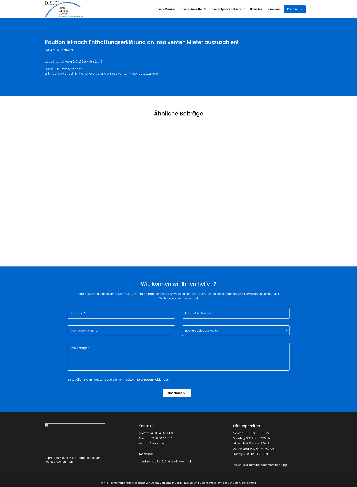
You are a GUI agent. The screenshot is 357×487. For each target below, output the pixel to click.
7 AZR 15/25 (58, 219)
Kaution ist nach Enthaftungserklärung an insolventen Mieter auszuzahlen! (104, 73)
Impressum (190, 483)
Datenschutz (207, 483)
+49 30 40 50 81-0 (161, 433)
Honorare (273, 9)
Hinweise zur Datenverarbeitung (236, 483)
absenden (175, 393)
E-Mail (275, 294)
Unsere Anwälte (191, 9)
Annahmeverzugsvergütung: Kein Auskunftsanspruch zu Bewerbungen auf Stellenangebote (127, 173)
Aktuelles (255, 9)
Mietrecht (67, 50)
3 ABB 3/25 (57, 133)
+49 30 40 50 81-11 (160, 438)
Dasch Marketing (161, 483)
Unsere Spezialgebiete (226, 9)
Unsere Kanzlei (165, 9)
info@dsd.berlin (158, 443)
